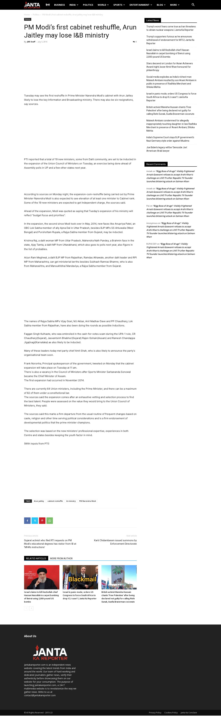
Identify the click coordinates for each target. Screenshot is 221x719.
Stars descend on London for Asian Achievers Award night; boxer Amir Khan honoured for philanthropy (169, 67)
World (102, 4)
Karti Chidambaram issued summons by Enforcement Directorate (115, 542)
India (72, 4)
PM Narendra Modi (87, 501)
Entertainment (139, 4)
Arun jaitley (39, 501)
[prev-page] (26, 608)
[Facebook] (27, 520)
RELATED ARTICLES (36, 558)
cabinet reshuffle (55, 501)
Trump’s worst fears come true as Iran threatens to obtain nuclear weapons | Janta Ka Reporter (171, 28)
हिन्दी (48, 4)
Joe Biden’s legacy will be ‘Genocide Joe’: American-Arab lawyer (167, 149)
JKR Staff (31, 41)
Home (27, 14)
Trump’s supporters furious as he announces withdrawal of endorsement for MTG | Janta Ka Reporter (170, 40)
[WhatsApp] (49, 520)
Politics (88, 4)
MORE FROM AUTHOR (61, 558)
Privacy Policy (155, 712)
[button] (193, 5)
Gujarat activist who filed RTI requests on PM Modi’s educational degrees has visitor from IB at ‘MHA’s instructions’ (50, 544)
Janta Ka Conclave (189, 712)
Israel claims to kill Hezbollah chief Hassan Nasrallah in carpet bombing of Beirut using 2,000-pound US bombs (168, 53)
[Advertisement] (80, 69)
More (173, 4)
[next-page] (31, 608)
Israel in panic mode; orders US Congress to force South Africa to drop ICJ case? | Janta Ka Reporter (79, 595)
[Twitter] (35, 520)
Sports (117, 4)
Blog (160, 4)
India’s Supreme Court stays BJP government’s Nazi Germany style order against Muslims (170, 139)
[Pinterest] (42, 520)
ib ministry (71, 501)
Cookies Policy (171, 712)
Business (59, 4)
